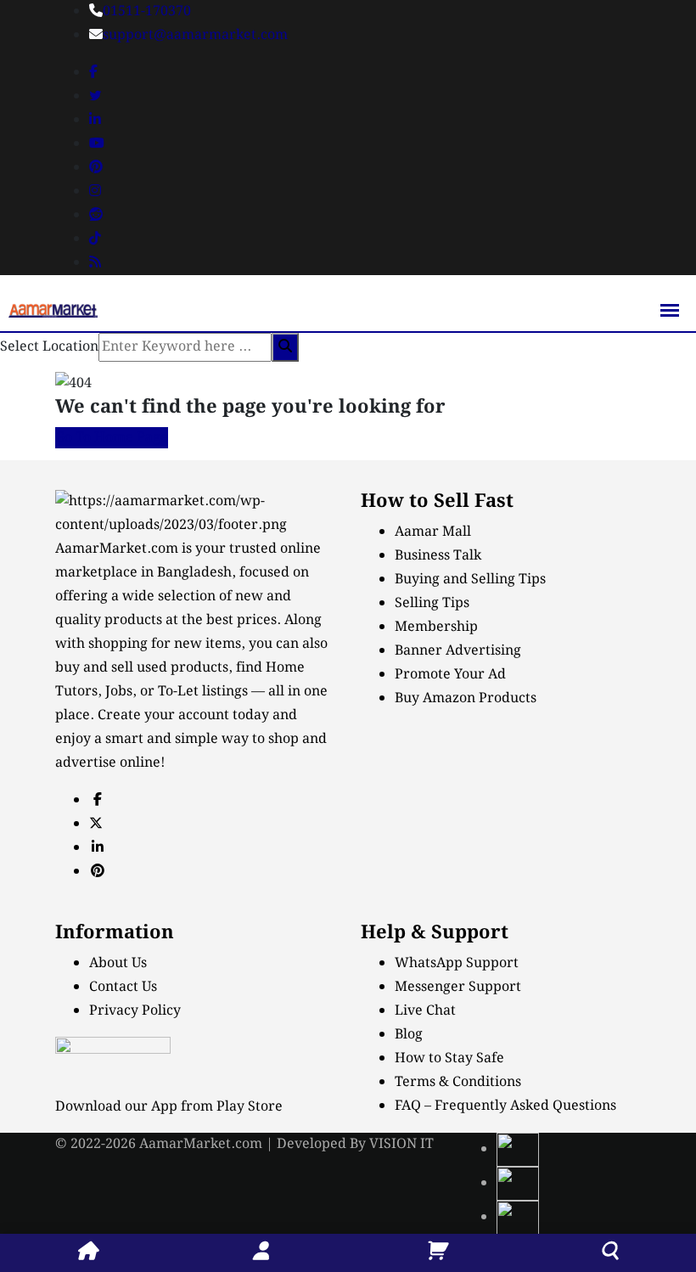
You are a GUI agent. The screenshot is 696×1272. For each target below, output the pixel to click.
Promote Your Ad (450, 674)
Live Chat (425, 1011)
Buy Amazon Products (465, 698)
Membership (436, 627)
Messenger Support (458, 987)
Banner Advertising (458, 650)
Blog (409, 1034)
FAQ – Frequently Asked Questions (505, 1106)
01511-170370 (147, 11)
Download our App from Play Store (169, 1106)
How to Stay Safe (449, 1058)
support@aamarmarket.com (195, 35)
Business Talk (438, 555)
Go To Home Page (111, 437)
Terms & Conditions (458, 1082)
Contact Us (123, 987)
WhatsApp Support (457, 963)
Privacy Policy (135, 1011)
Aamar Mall (433, 532)
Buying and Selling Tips (470, 579)
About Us (118, 963)
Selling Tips (432, 603)
